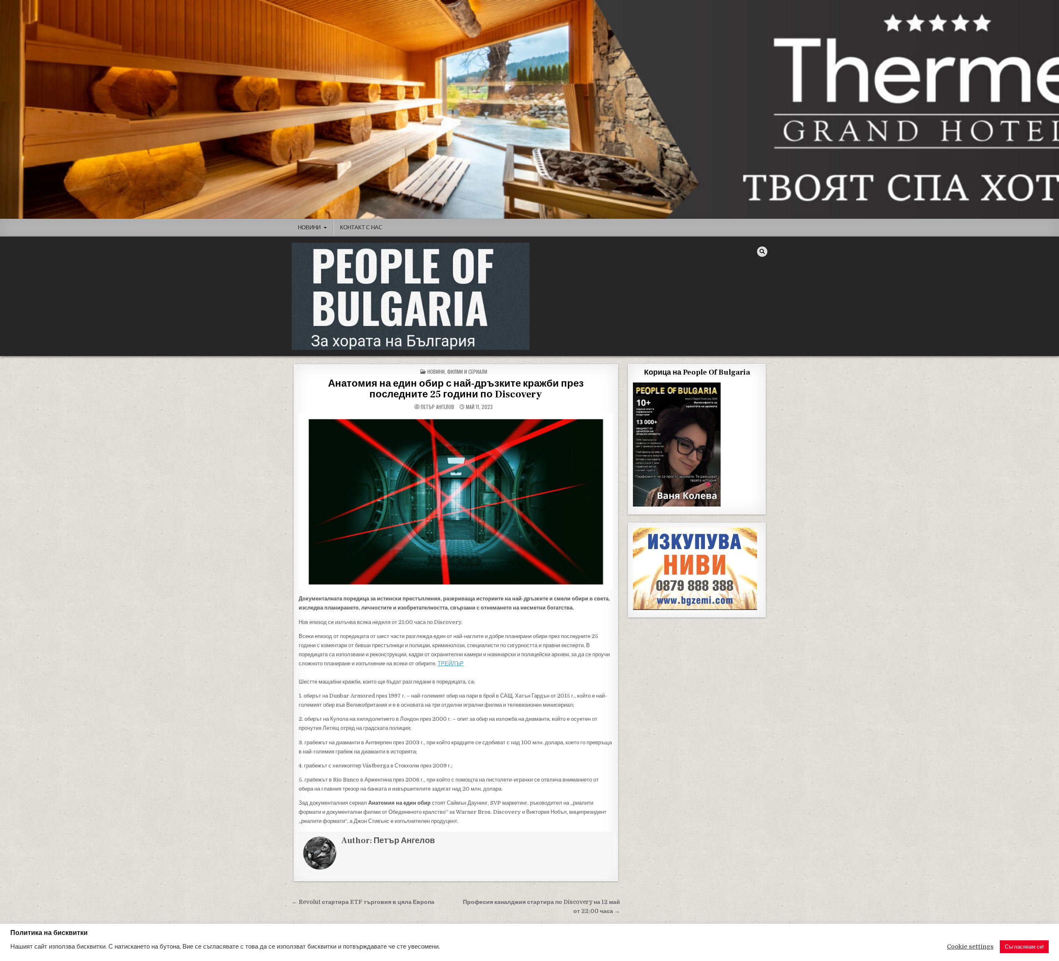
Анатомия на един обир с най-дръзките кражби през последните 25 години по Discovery (456, 389)
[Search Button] (762, 251)
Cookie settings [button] (970, 946)
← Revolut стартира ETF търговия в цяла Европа (363, 902)
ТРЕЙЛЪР (451, 663)
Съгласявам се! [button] (1024, 947)
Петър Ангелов (437, 406)
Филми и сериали (467, 371)
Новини (309, 227)
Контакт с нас (361, 227)
